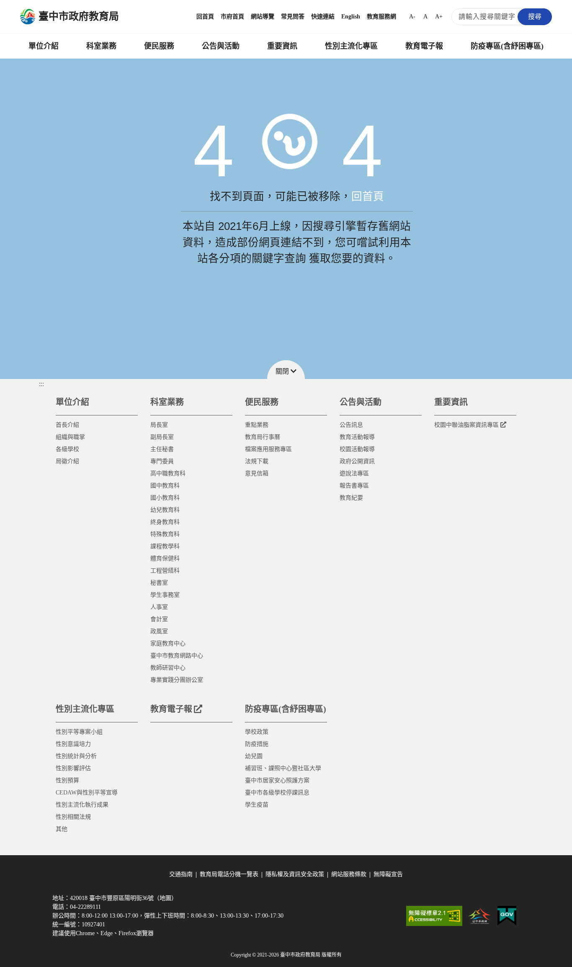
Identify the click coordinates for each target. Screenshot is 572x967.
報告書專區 (354, 485)
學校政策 (256, 732)
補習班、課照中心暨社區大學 (283, 768)
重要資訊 (282, 46)
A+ (439, 16)
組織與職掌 (70, 437)
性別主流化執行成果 (82, 805)
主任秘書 (162, 449)
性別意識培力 (73, 744)
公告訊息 (351, 425)
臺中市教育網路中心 (176, 655)
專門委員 (162, 461)
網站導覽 (262, 16)
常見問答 (292, 16)
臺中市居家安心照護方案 (277, 780)
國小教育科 (165, 498)
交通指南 (181, 874)
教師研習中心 (168, 668)
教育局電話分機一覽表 (229, 874)
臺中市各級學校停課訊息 (277, 792)
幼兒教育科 (165, 510)
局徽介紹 (67, 461)
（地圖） (165, 898)
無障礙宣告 (388, 874)
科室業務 (101, 46)
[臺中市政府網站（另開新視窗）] (480, 916)
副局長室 (162, 437)
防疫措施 (256, 744)
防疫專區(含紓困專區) (507, 46)
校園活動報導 (357, 449)
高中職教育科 (168, 473)
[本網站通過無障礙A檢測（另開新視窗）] (434, 916)
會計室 (159, 619)
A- (412, 16)
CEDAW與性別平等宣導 (87, 792)
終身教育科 (165, 522)
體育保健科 (165, 558)
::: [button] (41, 383)
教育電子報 (424, 46)
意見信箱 (256, 473)
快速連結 (323, 16)
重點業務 (256, 425)
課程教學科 (165, 546)
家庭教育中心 (168, 643)
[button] (286, 369)
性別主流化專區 (351, 46)
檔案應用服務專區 (268, 449)
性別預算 (67, 780)
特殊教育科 (165, 534)
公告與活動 (221, 46)
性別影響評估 (73, 768)
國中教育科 (165, 485)
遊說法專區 (354, 473)
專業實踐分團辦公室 (176, 680)
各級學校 (67, 449)
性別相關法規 (73, 817)
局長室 (159, 425)
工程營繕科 (165, 570)
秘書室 (159, 583)
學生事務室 (165, 595)
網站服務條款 (348, 874)
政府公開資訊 (357, 461)
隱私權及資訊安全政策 (294, 874)
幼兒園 (254, 756)
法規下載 (256, 461)
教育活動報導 (357, 437)
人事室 (159, 607)
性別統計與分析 (76, 756)
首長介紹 (67, 425)
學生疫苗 (256, 805)
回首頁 (205, 16)
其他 (61, 829)
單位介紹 (43, 46)
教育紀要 (351, 498)
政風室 (159, 631)
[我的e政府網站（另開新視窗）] (506, 916)
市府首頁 (232, 16)
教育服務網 (381, 16)
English (350, 16)
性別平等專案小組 (79, 732)
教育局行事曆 (262, 437)
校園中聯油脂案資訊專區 (466, 425)
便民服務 (159, 46)
